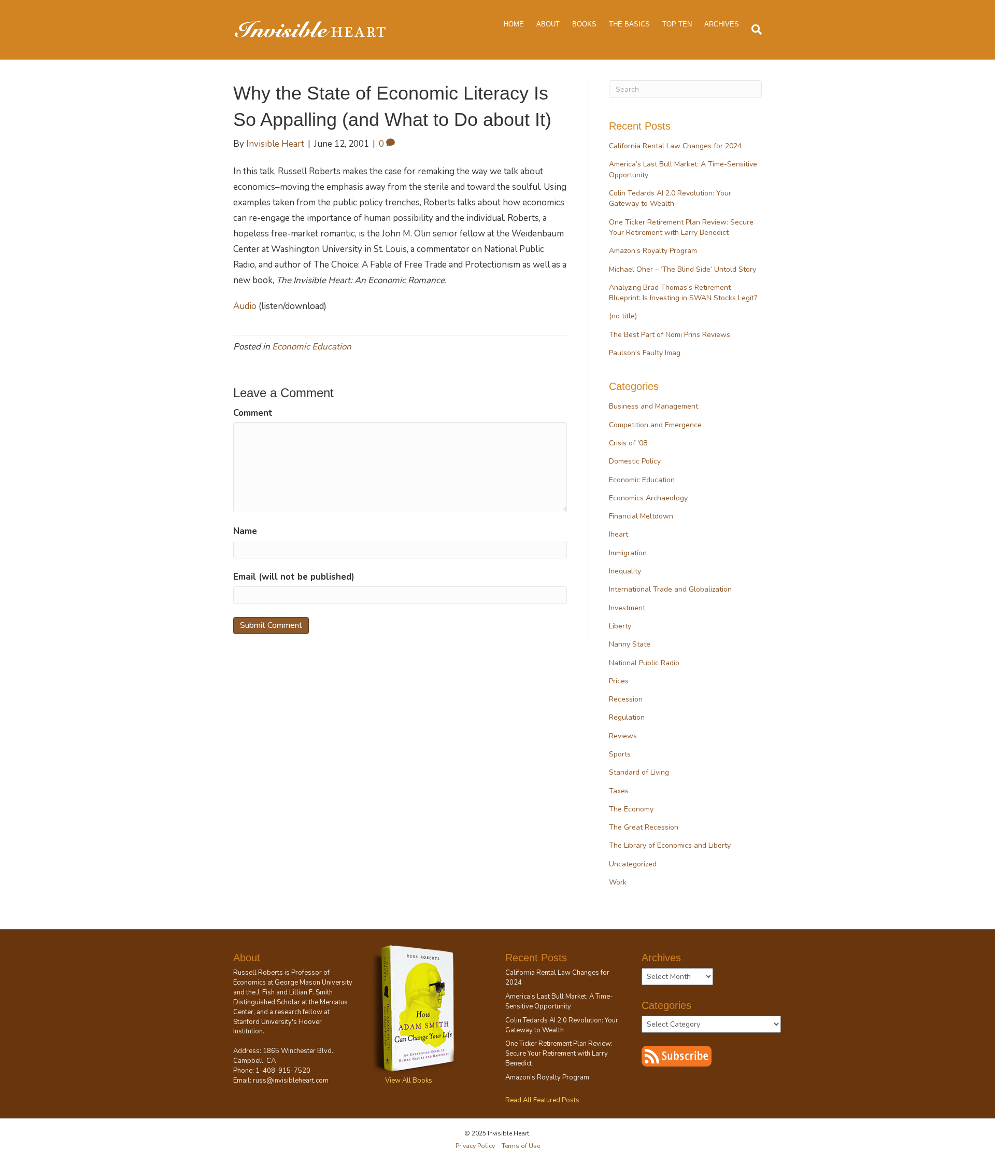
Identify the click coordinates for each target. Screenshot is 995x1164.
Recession (626, 699)
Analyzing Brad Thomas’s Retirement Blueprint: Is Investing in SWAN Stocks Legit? (683, 293)
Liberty (620, 626)
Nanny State (629, 644)
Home (514, 24)
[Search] (753, 29)
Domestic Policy (635, 461)
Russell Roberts (258, 972)
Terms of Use (521, 1146)
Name (245, 531)
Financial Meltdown (641, 516)
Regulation (627, 717)
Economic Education (311, 347)
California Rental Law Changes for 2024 (675, 146)
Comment (253, 413)
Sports (620, 754)
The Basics (629, 24)
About (548, 24)
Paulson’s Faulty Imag (644, 353)
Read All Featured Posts (542, 1100)
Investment (627, 608)
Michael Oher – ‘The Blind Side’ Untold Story (682, 269)
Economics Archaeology (648, 498)
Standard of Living (639, 772)
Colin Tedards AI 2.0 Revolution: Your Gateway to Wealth (670, 198)
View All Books (408, 1080)
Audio (245, 306)
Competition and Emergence (655, 425)
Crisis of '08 (628, 443)
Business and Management (653, 406)
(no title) (623, 316)
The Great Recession (643, 827)
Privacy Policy (475, 1146)
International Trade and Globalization (670, 589)
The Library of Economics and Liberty (670, 845)
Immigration (628, 553)
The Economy (631, 809)
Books (584, 24)
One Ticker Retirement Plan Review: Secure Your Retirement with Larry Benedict (681, 227)
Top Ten (677, 24)
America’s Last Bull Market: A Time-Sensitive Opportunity (559, 1001)
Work (618, 882)
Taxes (619, 791)
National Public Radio (644, 663)
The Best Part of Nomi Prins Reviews (669, 335)
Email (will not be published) (293, 577)
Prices (619, 681)
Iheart (618, 534)
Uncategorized (633, 864)
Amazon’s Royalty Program (653, 251)
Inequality (625, 571)
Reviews (623, 736)
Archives (721, 24)
